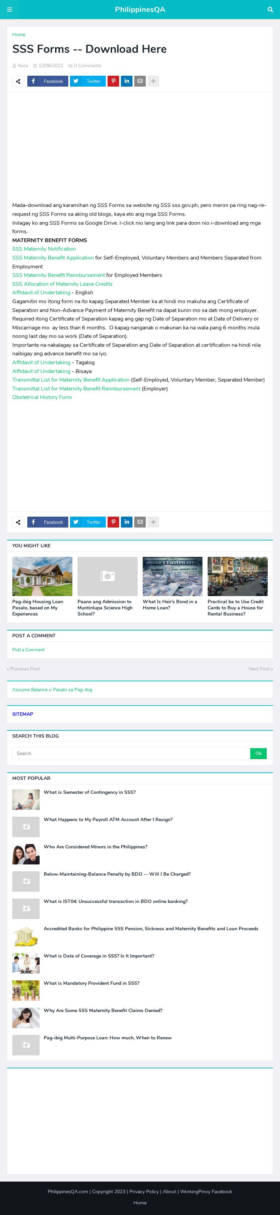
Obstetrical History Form (42, 397)
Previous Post (25, 669)
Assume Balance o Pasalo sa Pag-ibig (52, 689)
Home (18, 34)
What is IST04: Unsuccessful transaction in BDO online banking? (115, 902)
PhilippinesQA (140, 9)
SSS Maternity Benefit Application (53, 258)
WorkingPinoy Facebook (206, 1191)
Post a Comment (28, 650)
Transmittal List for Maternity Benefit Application (70, 380)
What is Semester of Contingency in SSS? (90, 792)
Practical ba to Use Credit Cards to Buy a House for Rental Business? (236, 608)
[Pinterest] (113, 81)
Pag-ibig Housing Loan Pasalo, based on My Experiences (37, 608)
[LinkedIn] (126, 81)
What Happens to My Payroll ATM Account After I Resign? (108, 820)
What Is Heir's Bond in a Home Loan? (170, 605)
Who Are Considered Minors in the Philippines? (95, 847)
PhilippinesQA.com (68, 1191)
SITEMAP (22, 714)
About (169, 1191)
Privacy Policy (144, 1191)
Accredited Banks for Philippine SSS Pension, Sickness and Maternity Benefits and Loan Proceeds (151, 929)
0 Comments (87, 65)
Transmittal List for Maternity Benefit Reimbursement (76, 388)
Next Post (259, 669)
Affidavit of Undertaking (41, 292)
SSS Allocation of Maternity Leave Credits (62, 284)
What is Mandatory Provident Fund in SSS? (91, 983)
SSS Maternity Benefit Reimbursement (58, 275)
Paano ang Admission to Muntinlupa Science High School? (105, 608)
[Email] (140, 81)
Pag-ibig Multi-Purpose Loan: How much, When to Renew (108, 1038)
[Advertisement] (140, 146)
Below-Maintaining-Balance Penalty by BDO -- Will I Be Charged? (117, 874)
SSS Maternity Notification (44, 249)
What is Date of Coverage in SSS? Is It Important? (99, 956)
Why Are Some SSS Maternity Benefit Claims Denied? (103, 1011)
